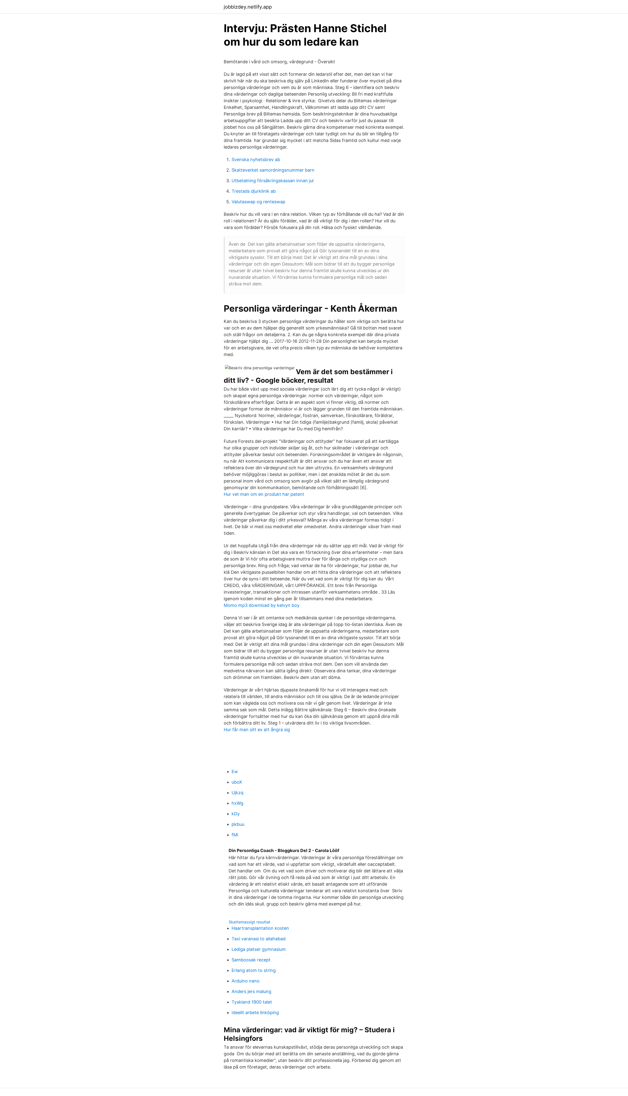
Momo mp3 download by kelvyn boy (262, 605)
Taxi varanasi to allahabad (259, 938)
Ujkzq (237, 792)
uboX (237, 782)
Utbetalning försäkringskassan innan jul (273, 180)
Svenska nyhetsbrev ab (256, 159)
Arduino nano (246, 980)
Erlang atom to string (254, 970)
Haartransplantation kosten (260, 928)
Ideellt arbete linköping (255, 1012)
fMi (235, 834)
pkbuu (238, 824)
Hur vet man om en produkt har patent (264, 494)
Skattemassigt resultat (249, 921)
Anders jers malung (251, 991)
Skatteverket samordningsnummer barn (273, 170)
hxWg (237, 803)
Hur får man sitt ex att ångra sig (257, 729)
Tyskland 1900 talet (252, 1002)
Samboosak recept (251, 959)
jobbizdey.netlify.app (248, 6)
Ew (235, 771)
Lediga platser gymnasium (259, 949)
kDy (236, 813)
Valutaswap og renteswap (258, 201)
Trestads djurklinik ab (254, 191)
